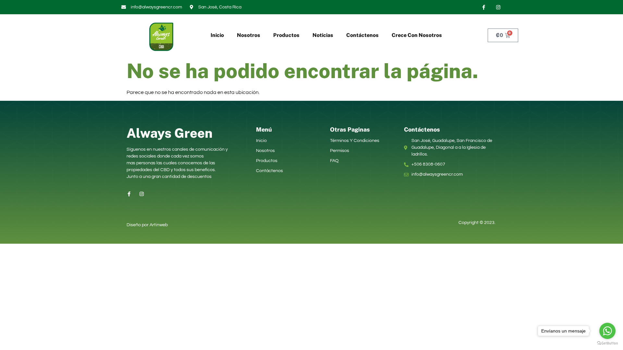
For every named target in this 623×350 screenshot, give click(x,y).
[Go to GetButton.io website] (607, 343)
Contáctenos (362, 35)
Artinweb (159, 225)
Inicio (217, 35)
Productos (286, 35)
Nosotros (248, 35)
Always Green (170, 133)
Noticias (322, 35)
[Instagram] (498, 7)
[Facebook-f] (483, 7)
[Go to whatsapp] (607, 331)
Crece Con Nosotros (417, 35)
